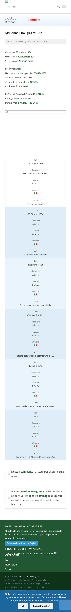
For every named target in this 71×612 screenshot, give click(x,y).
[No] (67, 601)
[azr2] (29, 6)
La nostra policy (41, 606)
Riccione (10, 22)
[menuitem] (56, 6)
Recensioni (11, 564)
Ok (22, 606)
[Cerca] (56, 6)
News (8, 560)
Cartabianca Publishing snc (27, 576)
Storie (8, 569)
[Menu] (64, 7)
